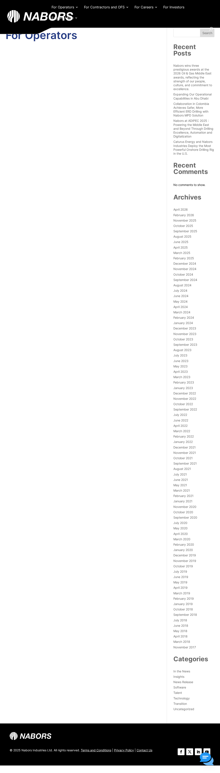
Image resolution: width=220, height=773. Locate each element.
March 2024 (181, 312)
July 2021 (180, 474)
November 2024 (184, 269)
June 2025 (180, 242)
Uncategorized (183, 709)
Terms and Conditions (96, 750)
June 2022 (180, 420)
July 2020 (180, 523)
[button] (207, 759)
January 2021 (182, 501)
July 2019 (180, 571)
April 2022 (180, 425)
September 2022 (185, 409)
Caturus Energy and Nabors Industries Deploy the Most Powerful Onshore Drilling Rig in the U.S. (193, 147)
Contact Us (144, 750)
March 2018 (181, 641)
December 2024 (184, 263)
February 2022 (183, 436)
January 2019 (183, 604)
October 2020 (183, 512)
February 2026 (183, 215)
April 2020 (180, 534)
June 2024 (180, 296)
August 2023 (182, 350)
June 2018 (180, 625)
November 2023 (184, 334)
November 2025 (184, 220)
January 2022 (183, 442)
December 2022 (184, 393)
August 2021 (182, 469)
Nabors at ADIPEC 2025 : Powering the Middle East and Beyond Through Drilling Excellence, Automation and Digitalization (193, 128)
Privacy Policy (124, 750)
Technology (181, 698)
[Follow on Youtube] (206, 751)
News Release (183, 682)
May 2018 (180, 631)
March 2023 (181, 377)
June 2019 (180, 577)
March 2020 (181, 539)
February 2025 (183, 258)
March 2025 (181, 253)
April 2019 (180, 587)
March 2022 (181, 431)
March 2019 (181, 593)
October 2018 (183, 609)
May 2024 (180, 301)
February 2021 (183, 496)
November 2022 (184, 398)
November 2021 (184, 452)
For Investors (173, 7)
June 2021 (180, 480)
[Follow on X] (189, 751)
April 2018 (180, 636)
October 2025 (183, 226)
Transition (180, 703)
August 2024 (182, 285)
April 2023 (180, 371)
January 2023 (183, 388)
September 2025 (185, 231)
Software (179, 687)
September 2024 (185, 280)
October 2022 (183, 404)
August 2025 (182, 236)
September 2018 (185, 614)
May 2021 (180, 485)
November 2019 (184, 561)
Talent (177, 692)
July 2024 (180, 290)
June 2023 (180, 361)
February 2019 (183, 598)
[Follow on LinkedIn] (198, 751)
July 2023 (180, 355)
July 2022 (180, 415)
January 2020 (183, 550)
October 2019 (183, 566)
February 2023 (183, 382)
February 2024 (183, 317)
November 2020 (184, 507)
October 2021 (183, 458)
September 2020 (185, 517)
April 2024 (180, 307)
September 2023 (185, 344)
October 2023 (183, 339)
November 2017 (184, 647)
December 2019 (184, 555)
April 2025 (180, 247)
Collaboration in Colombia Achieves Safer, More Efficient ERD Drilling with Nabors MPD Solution (191, 109)
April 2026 (180, 209)
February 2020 (183, 544)
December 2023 (184, 328)
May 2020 (180, 528)
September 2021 (185, 463)
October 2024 (183, 274)
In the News (181, 671)
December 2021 (184, 447)
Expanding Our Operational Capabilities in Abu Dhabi (192, 96)
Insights (178, 676)
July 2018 (180, 620)
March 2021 (181, 490)
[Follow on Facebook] (181, 751)
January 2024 (183, 323)
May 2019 (180, 582)
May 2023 (180, 366)
